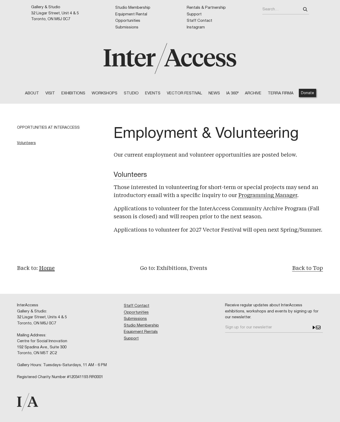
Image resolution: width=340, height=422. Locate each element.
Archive (253, 93)
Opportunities (127, 21)
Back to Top (307, 268)
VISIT (50, 93)
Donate (307, 93)
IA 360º (232, 93)
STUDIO (131, 93)
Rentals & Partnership (206, 8)
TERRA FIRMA (281, 93)
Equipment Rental (131, 14)
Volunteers (26, 143)
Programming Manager (267, 195)
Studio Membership (132, 8)
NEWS (214, 93)
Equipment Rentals (141, 332)
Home (47, 268)
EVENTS (152, 93)
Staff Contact (199, 21)
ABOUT (32, 93)
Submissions (126, 27)
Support (194, 14)
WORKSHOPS (104, 93)
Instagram (196, 27)
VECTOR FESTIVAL (184, 93)
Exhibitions (73, 93)
